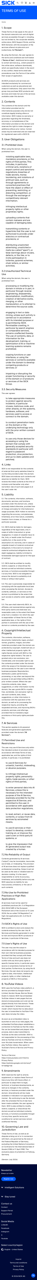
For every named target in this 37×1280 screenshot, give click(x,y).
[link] (8, 3)
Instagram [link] (5, 1231)
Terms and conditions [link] (18, 1262)
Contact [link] (4, 1207)
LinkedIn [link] (4, 1225)
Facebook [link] (5, 1228)
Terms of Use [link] (18, 1266)
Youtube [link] (4, 1238)
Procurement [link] (6, 1214)
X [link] (1, 1235)
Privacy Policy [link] (18, 1269)
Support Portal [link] (7, 1210)
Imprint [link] (18, 1259)
